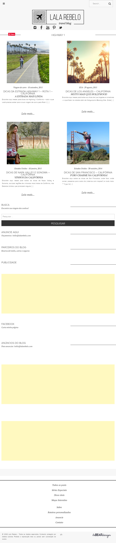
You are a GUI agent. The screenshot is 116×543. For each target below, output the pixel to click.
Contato (59, 522)
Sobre (59, 507)
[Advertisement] (58, 294)
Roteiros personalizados (59, 512)
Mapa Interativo (59, 500)
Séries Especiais (59, 490)
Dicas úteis (59, 495)
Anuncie (59, 517)
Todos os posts (59, 485)
